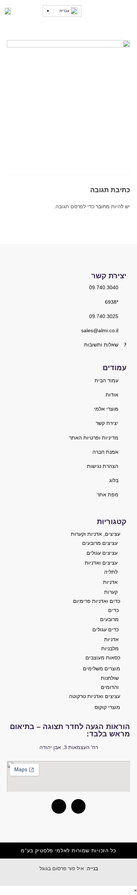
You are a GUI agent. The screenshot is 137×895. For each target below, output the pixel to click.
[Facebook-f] (59, 806)
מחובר (103, 206)
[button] (127, 11)
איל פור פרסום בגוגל (61, 868)
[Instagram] (78, 806)
